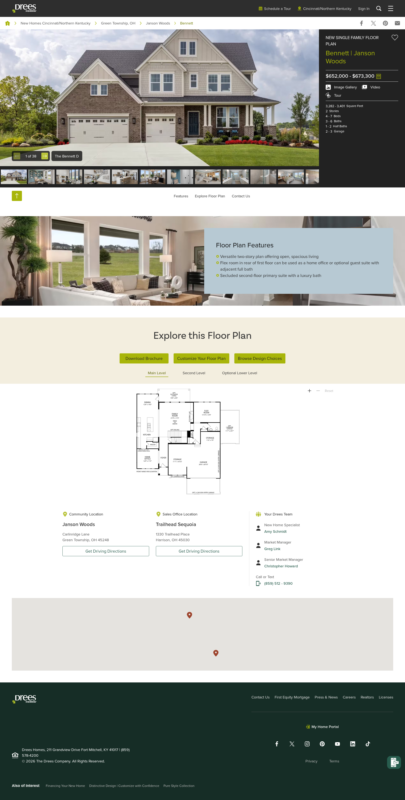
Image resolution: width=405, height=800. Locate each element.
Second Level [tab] (194, 373)
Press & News (326, 697)
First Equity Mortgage (292, 697)
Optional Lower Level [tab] (239, 373)
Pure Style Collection (178, 785)
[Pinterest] (322, 743)
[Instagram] (307, 743)
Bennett (186, 23)
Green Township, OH (118, 23)
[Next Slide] (44, 156)
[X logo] (291, 743)
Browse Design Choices (260, 358)
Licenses (386, 697)
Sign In (364, 8)
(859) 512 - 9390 (278, 583)
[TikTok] (367, 743)
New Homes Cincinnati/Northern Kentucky (55, 23)
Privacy (311, 761)
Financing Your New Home (65, 785)
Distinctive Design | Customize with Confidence (124, 785)
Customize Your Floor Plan (201, 358)
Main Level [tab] (157, 373)
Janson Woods (158, 23)
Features (181, 196)
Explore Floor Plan (210, 196)
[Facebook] (276, 743)
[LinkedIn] (352, 743)
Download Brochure (144, 358)
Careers (349, 697)
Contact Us (241, 196)
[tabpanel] (202, 441)
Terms (334, 761)
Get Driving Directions (105, 551)
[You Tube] (337, 743)
